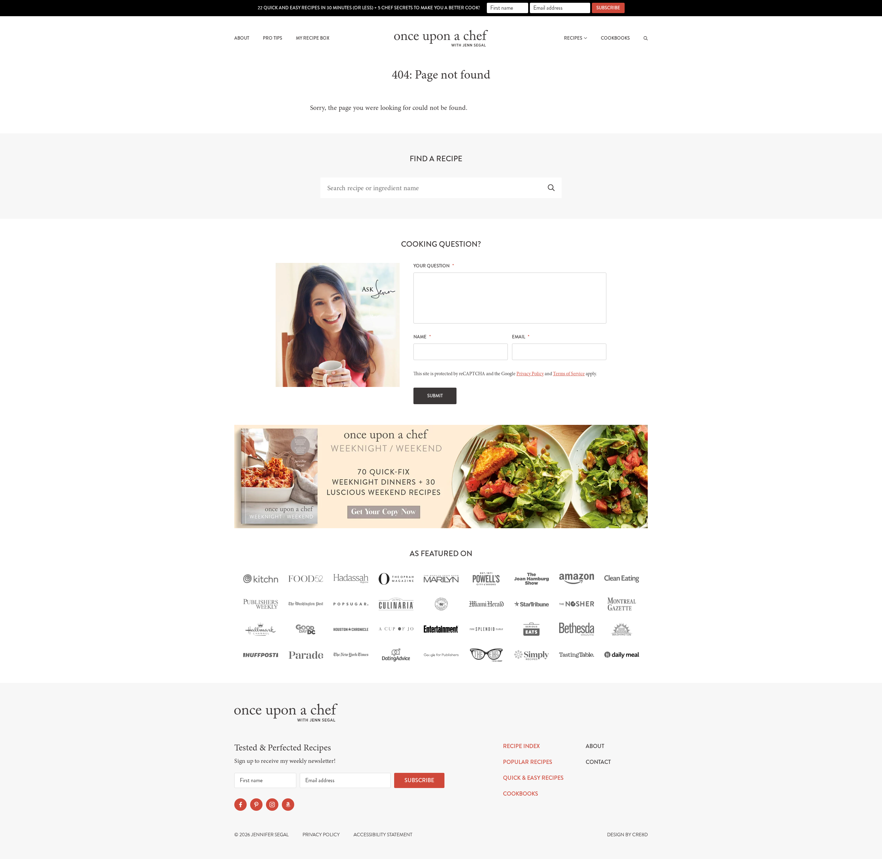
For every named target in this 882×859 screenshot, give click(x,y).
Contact (598, 762)
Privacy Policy (530, 373)
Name (422, 337)
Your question (433, 266)
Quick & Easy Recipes (533, 778)
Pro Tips (272, 38)
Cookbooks (615, 38)
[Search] (645, 38)
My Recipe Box (312, 38)
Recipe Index (521, 746)
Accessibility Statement (382, 834)
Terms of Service (569, 373)
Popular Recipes (527, 762)
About (241, 38)
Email (520, 337)
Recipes (573, 38)
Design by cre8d (627, 834)
